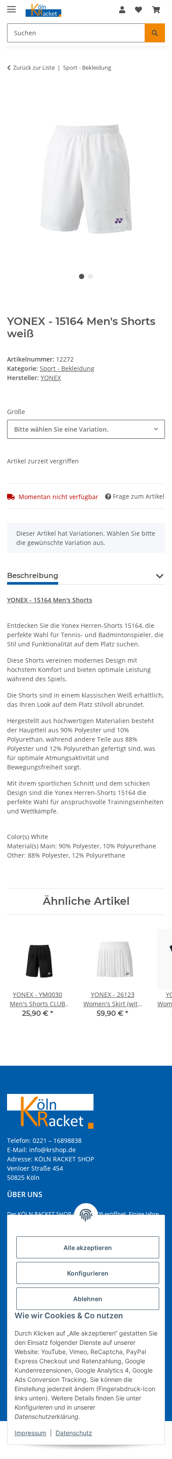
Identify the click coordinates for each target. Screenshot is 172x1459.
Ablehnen (87, 1298)
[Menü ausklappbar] (11, 5)
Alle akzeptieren (88, 1247)
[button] (122, 10)
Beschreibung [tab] (32, 575)
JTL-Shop (101, 1448)
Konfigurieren (87, 1273)
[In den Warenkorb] (14, 95)
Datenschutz (74, 1433)
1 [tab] (81, 276)
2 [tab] (90, 276)
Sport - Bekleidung (67, 368)
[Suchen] (155, 32)
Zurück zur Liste (34, 67)
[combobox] (86, 429)
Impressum (30, 1433)
